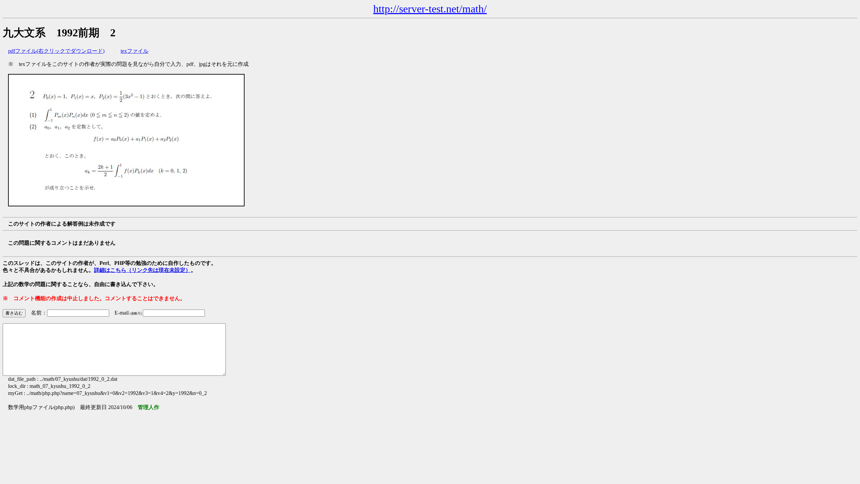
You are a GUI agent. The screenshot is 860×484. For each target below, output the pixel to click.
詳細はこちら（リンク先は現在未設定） (142, 270)
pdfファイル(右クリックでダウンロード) (56, 51)
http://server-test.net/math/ (430, 9)
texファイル (134, 51)
